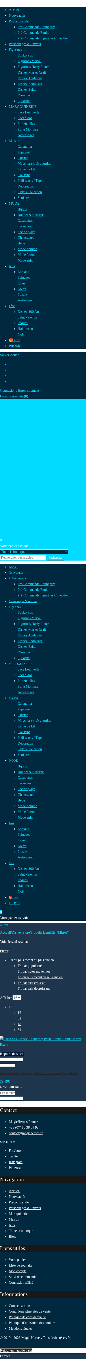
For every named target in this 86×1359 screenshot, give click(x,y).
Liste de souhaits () (14, 396)
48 (19, 1024)
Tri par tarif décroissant (34, 988)
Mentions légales (20, 1328)
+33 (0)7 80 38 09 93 (24, 1127)
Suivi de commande (22, 1277)
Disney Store (21, 932)
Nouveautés (17, 1196)
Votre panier (17, 1260)
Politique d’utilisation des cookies (32, 1323)
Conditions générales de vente (29, 1311)
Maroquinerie (18, 1214)
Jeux (12, 1225)
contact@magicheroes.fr (26, 1133)
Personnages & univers (25, 1208)
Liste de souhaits (20, 1265)
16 (19, 1012)
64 (19, 1030)
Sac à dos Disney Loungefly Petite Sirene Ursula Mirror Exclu (39, 1073)
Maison (14, 1219)
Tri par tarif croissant (32, 983)
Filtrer (4, 951)
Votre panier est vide (14, 546)
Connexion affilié (21, 1282)
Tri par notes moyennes (34, 971)
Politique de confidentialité (27, 1317)
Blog (12, 1236)
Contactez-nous (19, 1306)
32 (19, 1018)
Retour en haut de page (16, 1350)
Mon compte (17, 1271)
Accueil (5, 932)
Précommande (19, 1202)
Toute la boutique (21, 1231)
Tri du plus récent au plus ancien (40, 977)
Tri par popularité (30, 966)
